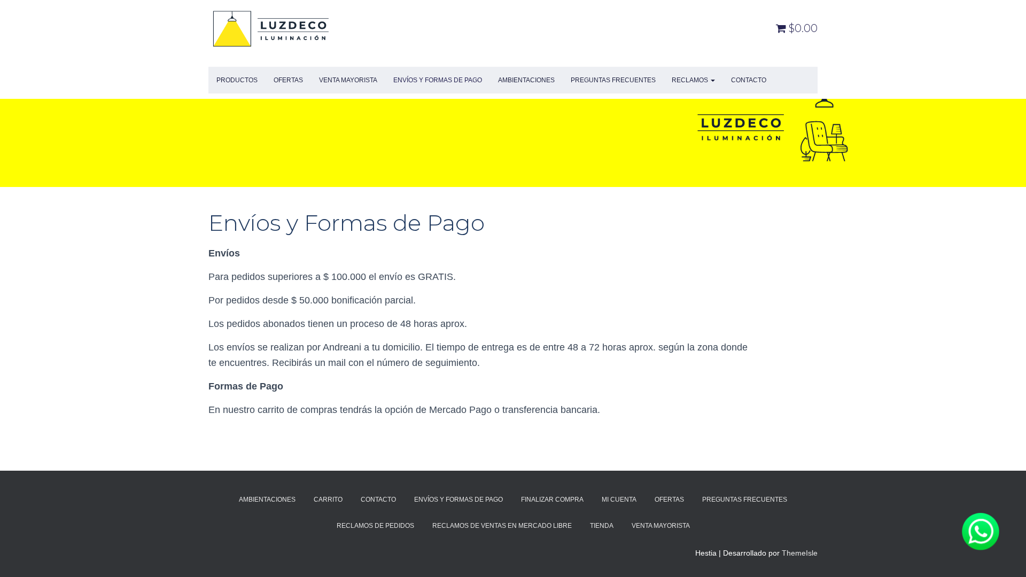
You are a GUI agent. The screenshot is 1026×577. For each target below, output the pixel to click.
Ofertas (288, 80)
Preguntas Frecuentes (613, 80)
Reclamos (691, 80)
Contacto (748, 80)
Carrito (328, 499)
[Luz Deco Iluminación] (271, 28)
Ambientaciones (526, 80)
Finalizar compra (552, 499)
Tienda (601, 525)
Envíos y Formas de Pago (437, 80)
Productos (237, 80)
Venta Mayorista (348, 80)
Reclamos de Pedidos (375, 525)
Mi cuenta (619, 499)
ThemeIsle (800, 553)
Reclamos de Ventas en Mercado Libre (502, 525)
